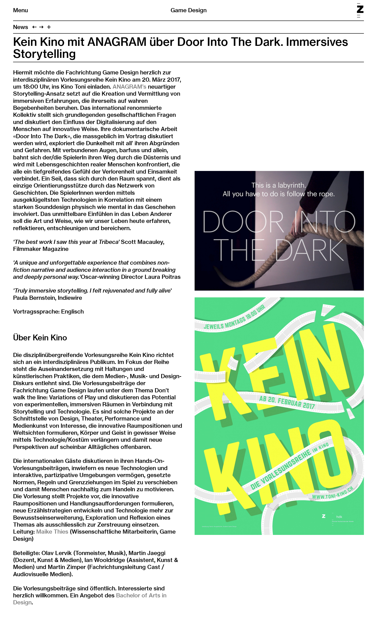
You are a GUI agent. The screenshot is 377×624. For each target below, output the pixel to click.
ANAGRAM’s (129, 86)
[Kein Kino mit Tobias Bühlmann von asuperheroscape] (41, 27)
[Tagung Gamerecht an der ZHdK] (34, 27)
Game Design (189, 10)
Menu (20, 10)
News (20, 27)
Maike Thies (52, 531)
